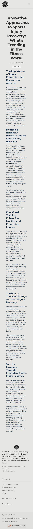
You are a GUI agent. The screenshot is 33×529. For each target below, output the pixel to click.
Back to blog (16, 66)
